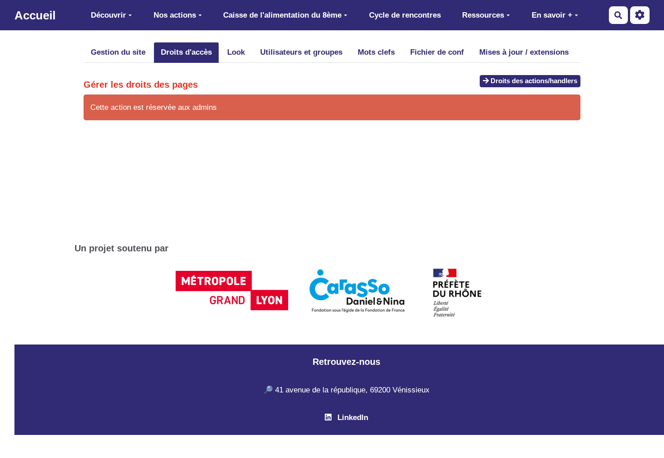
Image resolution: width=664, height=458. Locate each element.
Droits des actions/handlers (533, 81)
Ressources (483, 15)
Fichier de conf (437, 52)
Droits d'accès (186, 52)
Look (236, 52)
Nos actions (175, 15)
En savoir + (552, 15)
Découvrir (108, 15)
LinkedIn (351, 417)
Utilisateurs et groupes (301, 52)
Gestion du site (118, 52)
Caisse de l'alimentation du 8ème (282, 15)
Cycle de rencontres (405, 15)
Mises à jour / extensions (524, 52)
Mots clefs (376, 52)
